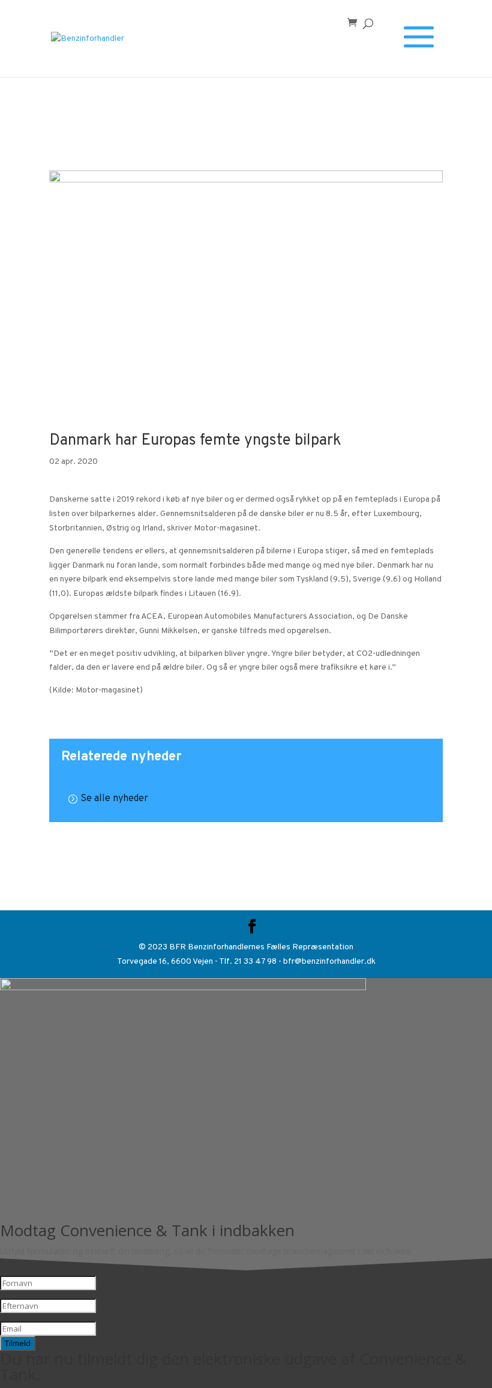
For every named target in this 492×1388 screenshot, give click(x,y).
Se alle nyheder (114, 799)
